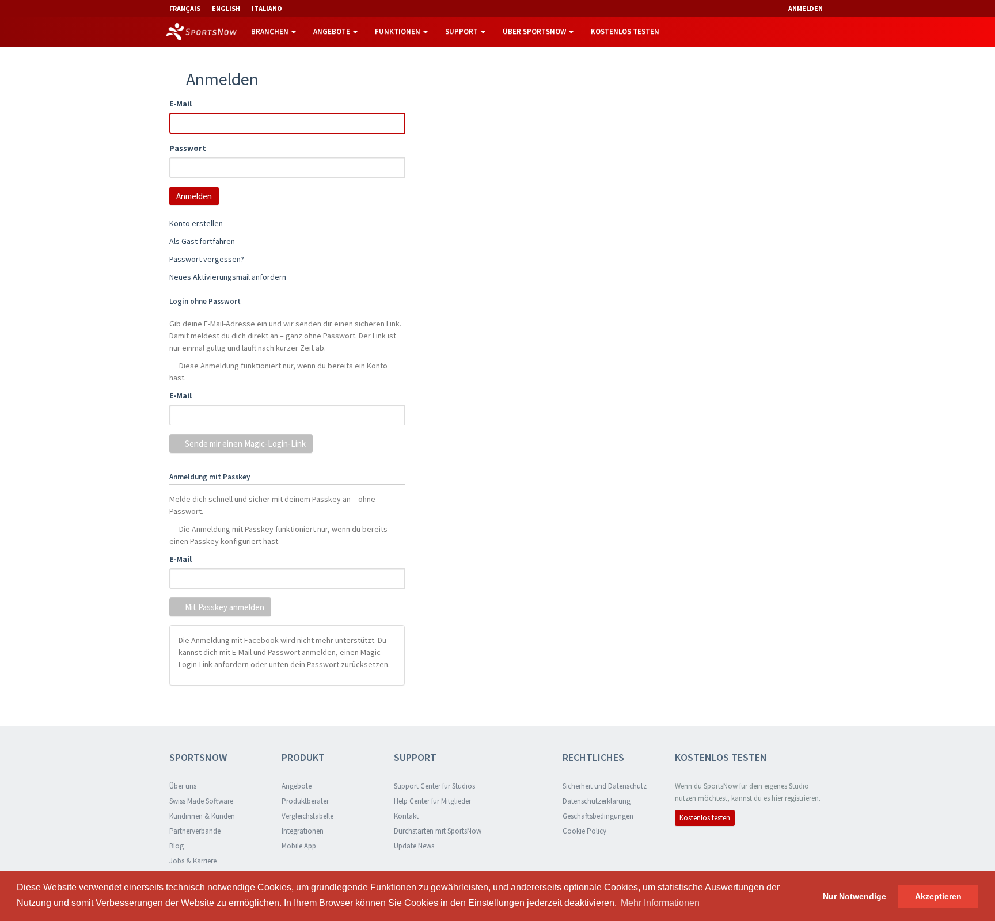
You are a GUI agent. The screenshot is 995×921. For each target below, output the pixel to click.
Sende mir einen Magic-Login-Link (244, 443)
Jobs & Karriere (193, 861)
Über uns (182, 786)
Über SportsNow (535, 31)
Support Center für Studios (434, 786)
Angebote (332, 31)
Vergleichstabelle (307, 816)
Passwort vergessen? (206, 259)
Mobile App (299, 846)
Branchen (270, 31)
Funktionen (398, 31)
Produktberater (305, 801)
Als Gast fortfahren (202, 241)
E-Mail (180, 103)
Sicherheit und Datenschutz (605, 786)
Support (462, 31)
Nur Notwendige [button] (854, 896)
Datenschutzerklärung (597, 801)
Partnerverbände (195, 831)
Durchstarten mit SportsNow (437, 831)
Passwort (187, 148)
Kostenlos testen (625, 31)
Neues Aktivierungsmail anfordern (227, 277)
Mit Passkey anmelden (223, 607)
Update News (414, 846)
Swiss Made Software (201, 801)
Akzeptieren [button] (938, 896)
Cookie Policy (584, 831)
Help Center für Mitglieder (432, 801)
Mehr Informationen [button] (660, 903)
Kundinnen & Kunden (202, 816)
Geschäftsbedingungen (598, 816)
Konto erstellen (196, 223)
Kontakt (406, 816)
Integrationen (303, 831)
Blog (176, 846)
